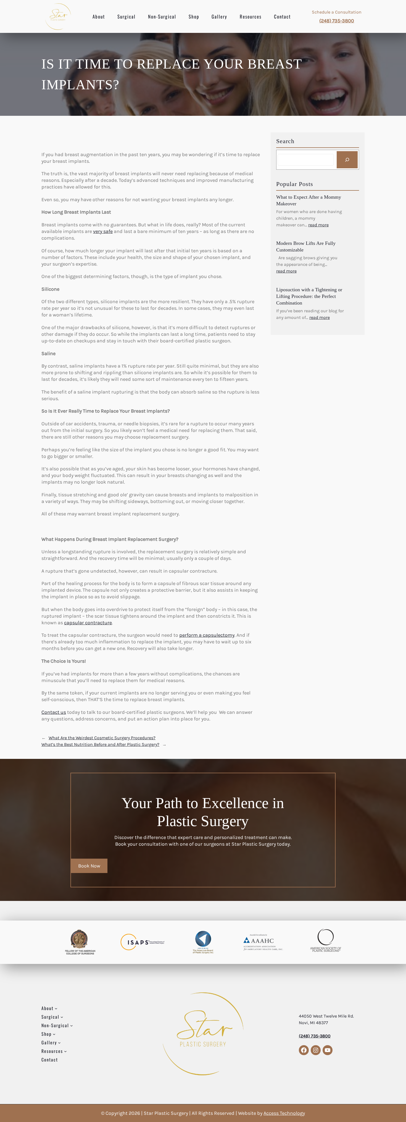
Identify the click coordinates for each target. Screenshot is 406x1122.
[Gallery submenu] (59, 1042)
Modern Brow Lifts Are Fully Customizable (306, 246)
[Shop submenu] (54, 1033)
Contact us (53, 712)
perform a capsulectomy (206, 635)
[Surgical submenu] (61, 1016)
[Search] (347, 159)
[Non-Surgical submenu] (71, 1025)
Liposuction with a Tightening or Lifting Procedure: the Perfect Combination (309, 296)
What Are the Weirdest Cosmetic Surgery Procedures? (102, 737)
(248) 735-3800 (336, 21)
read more (318, 224)
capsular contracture (88, 623)
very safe (103, 231)
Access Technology (284, 1113)
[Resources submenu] (65, 1051)
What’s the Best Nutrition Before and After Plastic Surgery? (100, 744)
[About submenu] (56, 1008)
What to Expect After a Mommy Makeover (308, 200)
